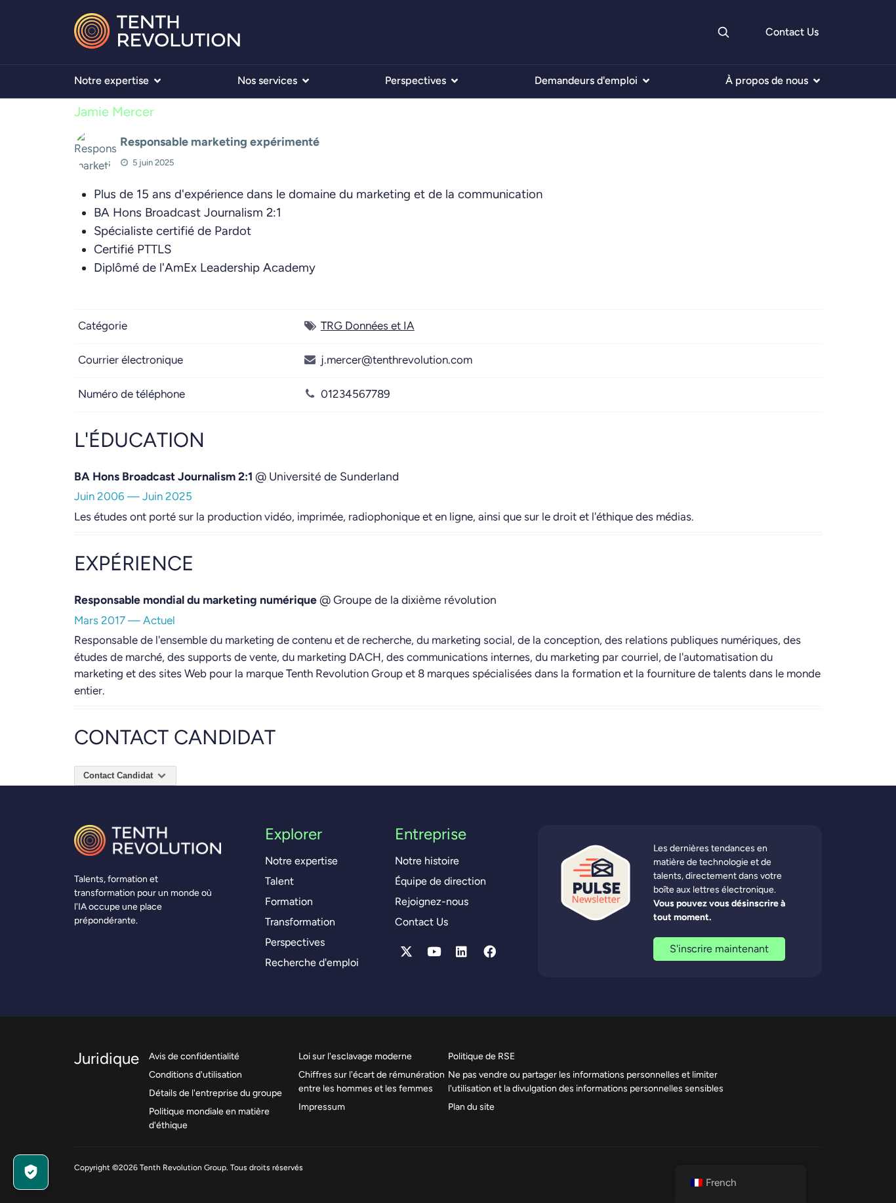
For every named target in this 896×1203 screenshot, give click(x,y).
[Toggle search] (723, 32)
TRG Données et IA (368, 325)
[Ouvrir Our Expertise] (157, 81)
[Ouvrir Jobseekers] (646, 81)
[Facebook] (489, 951)
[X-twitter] (406, 951)
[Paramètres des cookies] (31, 1172)
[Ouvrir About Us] (816, 81)
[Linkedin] (462, 951)
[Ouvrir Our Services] (305, 81)
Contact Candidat (119, 775)
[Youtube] (434, 951)
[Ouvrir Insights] (454, 81)
